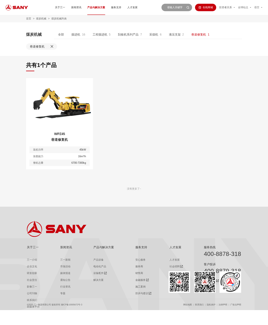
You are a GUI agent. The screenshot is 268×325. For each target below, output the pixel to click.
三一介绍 (32, 259)
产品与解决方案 (96, 7)
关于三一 (60, 7)
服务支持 (116, 7)
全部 (61, 34)
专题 (62, 293)
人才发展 (132, 7)
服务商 (139, 266)
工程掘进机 (100, 34)
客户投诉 (210, 264)
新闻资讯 (76, 7)
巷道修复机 (198, 34)
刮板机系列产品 (128, 34)
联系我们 (199, 304)
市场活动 (65, 266)
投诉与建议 (141, 293)
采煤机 (153, 34)
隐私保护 (211, 304)
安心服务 (140, 259)
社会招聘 (175, 266)
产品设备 (98, 259)
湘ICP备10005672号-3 (71, 304)
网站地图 (187, 304)
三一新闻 (65, 259)
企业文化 (32, 266)
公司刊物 (32, 293)
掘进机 (75, 34)
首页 (28, 18)
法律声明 (223, 304)
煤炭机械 (41, 18)
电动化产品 (99, 266)
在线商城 (208, 7)
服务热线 (210, 247)
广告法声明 (235, 304)
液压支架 (175, 34)
